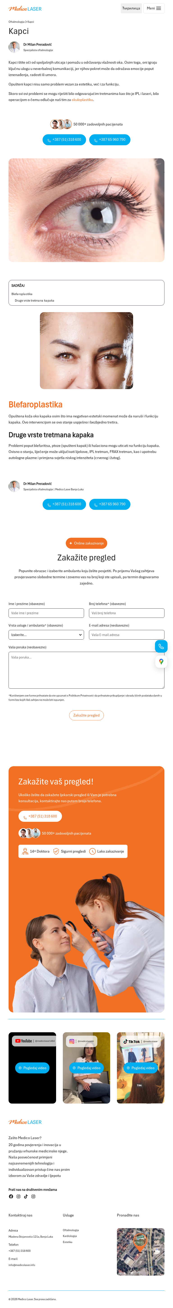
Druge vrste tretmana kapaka (35, 300)
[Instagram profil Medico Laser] (18, 1196)
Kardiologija (70, 1236)
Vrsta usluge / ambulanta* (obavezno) (36, 625)
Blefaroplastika (22, 294)
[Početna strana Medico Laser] (25, 8)
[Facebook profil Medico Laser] (11, 1196)
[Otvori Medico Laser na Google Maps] (140, 1252)
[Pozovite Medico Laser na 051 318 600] (161, 646)
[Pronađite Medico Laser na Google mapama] (161, 661)
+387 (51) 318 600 (20, 1251)
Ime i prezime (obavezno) (27, 604)
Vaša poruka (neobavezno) (27, 647)
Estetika (67, 1242)
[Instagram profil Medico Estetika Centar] (33, 1196)
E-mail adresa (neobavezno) (109, 625)
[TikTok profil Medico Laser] (25, 1196)
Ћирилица (131, 8)
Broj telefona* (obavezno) (107, 604)
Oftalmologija (17, 22)
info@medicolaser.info (22, 1265)
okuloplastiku (82, 99)
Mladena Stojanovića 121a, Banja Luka (31, 1237)
